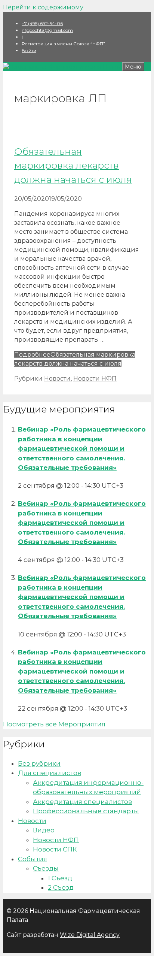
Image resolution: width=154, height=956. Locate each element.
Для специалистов (49, 773)
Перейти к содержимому (43, 7)
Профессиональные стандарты (86, 811)
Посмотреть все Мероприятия (54, 724)
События (32, 859)
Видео (44, 830)
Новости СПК (55, 849)
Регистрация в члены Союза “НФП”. (64, 43)
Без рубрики (39, 763)
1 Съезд (60, 878)
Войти (29, 50)
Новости (57, 378)
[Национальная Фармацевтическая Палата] (62, 66)
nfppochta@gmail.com (47, 30)
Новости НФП (95, 378)
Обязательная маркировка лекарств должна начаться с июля (73, 165)
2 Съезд (61, 887)
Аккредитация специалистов (82, 801)
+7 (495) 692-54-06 (42, 23)
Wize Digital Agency (90, 934)
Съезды (46, 868)
